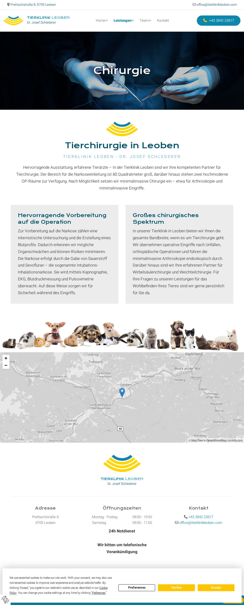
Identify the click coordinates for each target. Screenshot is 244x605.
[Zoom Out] (6, 365)
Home (100, 20)
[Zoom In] (6, 358)
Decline (177, 587)
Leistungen (122, 20)
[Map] (122, 397)
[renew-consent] (5, 599)
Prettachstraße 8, (33, 4)
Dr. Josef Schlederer (41, 22)
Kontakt (163, 20)
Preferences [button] (99, 593)
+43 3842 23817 (200, 517)
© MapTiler (195, 440)
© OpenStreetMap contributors (223, 440)
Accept (216, 587)
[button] (218, 20)
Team (144, 20)
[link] (102, 21)
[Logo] (13, 20)
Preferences (137, 587)
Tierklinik (48, 17)
